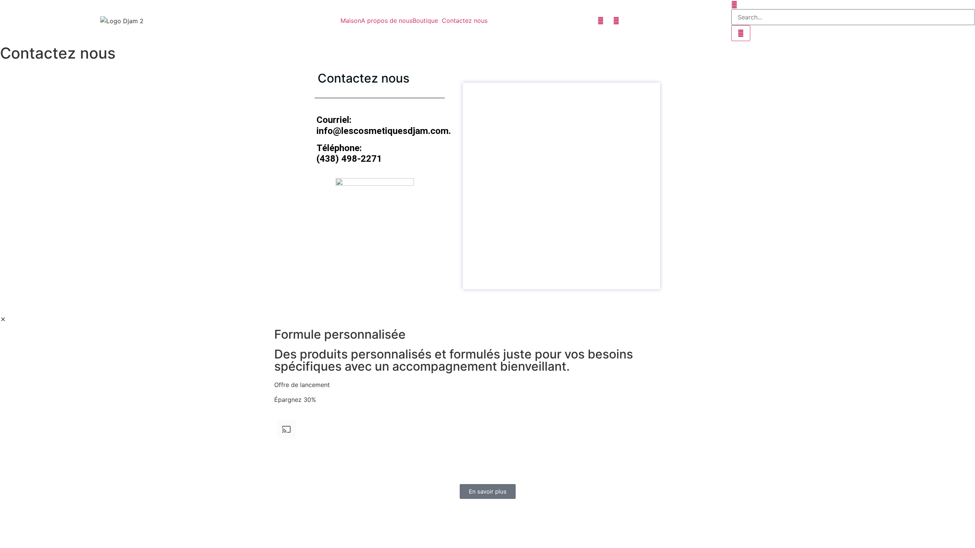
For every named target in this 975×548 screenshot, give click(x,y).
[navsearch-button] (734, 4)
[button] (427, 21)
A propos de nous (386, 21)
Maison (350, 21)
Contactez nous (465, 21)
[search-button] (740, 33)
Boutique (425, 21)
